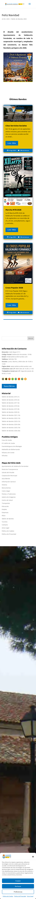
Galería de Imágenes (9, 497)
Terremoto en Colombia (14, 822)
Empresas (5, 512)
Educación (5, 506)
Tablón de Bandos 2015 (9, 397)
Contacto (5, 525)
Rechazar (18, 886)
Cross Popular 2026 (18, 278)
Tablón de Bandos (8, 519)
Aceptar (18, 881)
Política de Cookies (8, 896)
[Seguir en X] (6, 379)
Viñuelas (5, 456)
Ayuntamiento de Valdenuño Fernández (15, 466)
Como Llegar (6, 491)
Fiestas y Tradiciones (9, 494)
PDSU (3, 516)
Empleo (4, 509)
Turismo (4, 522)
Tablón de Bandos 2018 (9, 406)
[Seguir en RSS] (25, 379)
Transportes (6, 503)
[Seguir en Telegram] (16, 379)
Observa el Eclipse (11, 828)
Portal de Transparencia (10, 469)
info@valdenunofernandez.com (17, 357)
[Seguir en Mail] (22, 379)
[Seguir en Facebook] (3, 379)
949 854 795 (13, 359)
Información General (9, 482)
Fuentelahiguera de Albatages (12, 446)
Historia (4, 485)
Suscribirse (9, 386)
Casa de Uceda (7, 440)
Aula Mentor (6, 479)
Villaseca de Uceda (8, 453)
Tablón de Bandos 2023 (9, 421)
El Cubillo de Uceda (8, 443)
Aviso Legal (30, 896)
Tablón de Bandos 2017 (9, 403)
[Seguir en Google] (19, 379)
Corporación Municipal (9, 476)
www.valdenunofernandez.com (21, 366)
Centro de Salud (7, 500)
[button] (33, 857)
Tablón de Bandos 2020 (9, 412)
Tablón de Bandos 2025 (19, 19)
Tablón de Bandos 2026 (9, 431)
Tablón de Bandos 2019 (9, 409)
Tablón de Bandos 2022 (9, 418)
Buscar (30, 338)
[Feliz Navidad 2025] (18, 67)
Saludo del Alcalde (8, 472)
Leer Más (12, 143)
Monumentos (6, 488)
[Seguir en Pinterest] (9, 379)
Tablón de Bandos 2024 (9, 424)
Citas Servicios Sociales (13, 807)
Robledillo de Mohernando (11, 449)
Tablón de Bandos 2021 (9, 415)
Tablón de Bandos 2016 (9, 400)
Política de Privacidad (20, 896)
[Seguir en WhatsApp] (12, 379)
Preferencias (18, 892)
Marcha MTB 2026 (18, 198)
